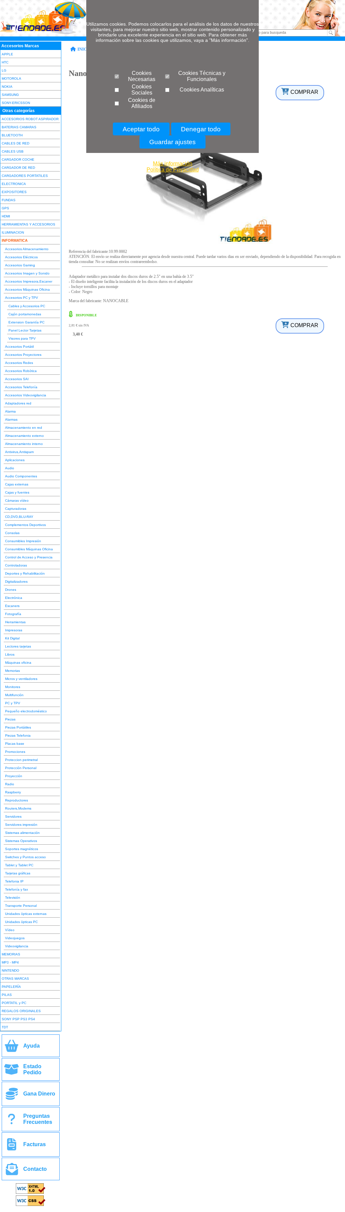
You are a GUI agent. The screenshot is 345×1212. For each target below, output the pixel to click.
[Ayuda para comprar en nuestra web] (12, 1048)
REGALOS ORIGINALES (21, 1011)
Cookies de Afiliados (141, 103)
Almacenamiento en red (23, 427)
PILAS (7, 995)
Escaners (12, 606)
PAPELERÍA (11, 987)
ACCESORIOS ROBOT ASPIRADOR (30, 119)
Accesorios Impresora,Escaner (28, 281)
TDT (5, 1027)
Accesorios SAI (17, 379)
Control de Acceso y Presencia (29, 557)
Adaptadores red (18, 403)
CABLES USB (13, 151)
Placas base (14, 743)
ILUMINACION (13, 232)
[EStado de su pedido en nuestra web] (11, 1072)
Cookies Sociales (141, 90)
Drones (10, 589)
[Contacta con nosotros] (12, 1172)
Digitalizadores (16, 581)
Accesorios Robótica (21, 371)
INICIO (84, 49)
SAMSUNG (10, 95)
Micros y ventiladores (21, 679)
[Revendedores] (12, 1096)
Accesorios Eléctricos (21, 257)
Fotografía (13, 614)
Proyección (13, 776)
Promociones (15, 752)
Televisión (12, 897)
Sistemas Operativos (21, 841)
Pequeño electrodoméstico (26, 711)
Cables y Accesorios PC (26, 306)
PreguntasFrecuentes (37, 1119)
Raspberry (13, 792)
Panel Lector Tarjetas (24, 330)
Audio (9, 468)
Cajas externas (16, 484)
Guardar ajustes (172, 142)
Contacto (35, 1169)
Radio (9, 784)
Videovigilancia (16, 946)
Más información (172, 163)
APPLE (7, 54)
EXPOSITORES (14, 192)
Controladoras (16, 565)
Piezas (10, 719)
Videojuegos (15, 938)
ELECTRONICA (14, 184)
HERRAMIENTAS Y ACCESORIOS (28, 224)
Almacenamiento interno (24, 444)
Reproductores (16, 800)
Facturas (34, 1144)
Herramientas (15, 622)
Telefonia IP (14, 881)
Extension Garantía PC (26, 322)
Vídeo (9, 930)
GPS (5, 208)
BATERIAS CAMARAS (19, 127)
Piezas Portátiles (18, 727)
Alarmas (11, 419)
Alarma (10, 411)
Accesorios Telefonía (21, 387)
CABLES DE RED (15, 143)
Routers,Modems (18, 808)
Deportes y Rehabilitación (25, 573)
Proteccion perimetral (21, 760)
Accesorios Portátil (19, 346)
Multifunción (14, 695)
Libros (9, 654)
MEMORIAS (11, 954)
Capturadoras (15, 508)
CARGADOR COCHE (18, 159)
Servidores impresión (21, 824)
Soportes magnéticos (21, 849)
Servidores (13, 816)
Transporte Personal (21, 905)
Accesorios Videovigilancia (25, 395)
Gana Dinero (39, 1094)
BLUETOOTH (12, 135)
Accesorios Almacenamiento (27, 249)
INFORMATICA (15, 240)
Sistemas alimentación (22, 833)
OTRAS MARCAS (15, 978)
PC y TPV (12, 703)
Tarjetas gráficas (17, 873)
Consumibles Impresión (23, 541)
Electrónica (13, 598)
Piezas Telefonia (18, 735)
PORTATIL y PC (14, 1003)
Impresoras (13, 630)
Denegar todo (201, 129)
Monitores (12, 687)
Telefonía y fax (16, 889)
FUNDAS (8, 200)
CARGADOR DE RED (18, 167)
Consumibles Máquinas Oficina (29, 549)
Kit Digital (12, 638)
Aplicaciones (15, 460)
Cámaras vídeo (17, 500)
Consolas (12, 533)
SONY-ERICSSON (16, 103)
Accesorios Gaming (20, 265)
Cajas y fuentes (17, 492)
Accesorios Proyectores (23, 355)
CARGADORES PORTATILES (25, 176)
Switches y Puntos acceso (25, 857)
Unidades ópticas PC (21, 922)
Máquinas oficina (18, 662)
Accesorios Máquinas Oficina (27, 289)
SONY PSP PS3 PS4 (18, 1019)
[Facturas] (11, 1147)
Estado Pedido (32, 1069)
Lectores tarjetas (18, 646)
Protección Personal (20, 768)
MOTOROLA (11, 78)
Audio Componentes (21, 476)
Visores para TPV (22, 338)
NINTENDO (10, 970)
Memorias (12, 671)
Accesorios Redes (19, 363)
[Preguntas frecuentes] (11, 1122)
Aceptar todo (141, 129)
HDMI (6, 216)
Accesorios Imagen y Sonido (27, 273)
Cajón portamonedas (24, 314)
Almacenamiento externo (24, 436)
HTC (5, 62)
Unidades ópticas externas (25, 914)
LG (4, 70)
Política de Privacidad (173, 170)
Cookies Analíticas (202, 90)
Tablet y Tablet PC (19, 865)
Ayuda (31, 1046)
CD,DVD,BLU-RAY (19, 517)
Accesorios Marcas (20, 46)
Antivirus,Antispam (19, 452)
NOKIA (7, 86)
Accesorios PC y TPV (21, 297)
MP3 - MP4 (10, 962)
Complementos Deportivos (25, 525)
